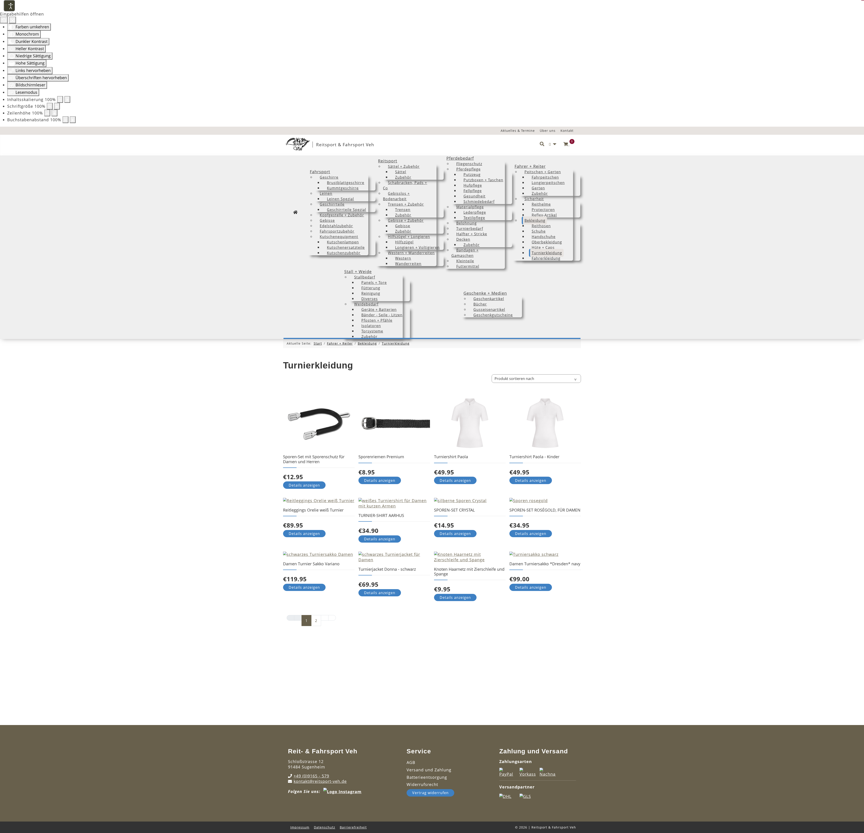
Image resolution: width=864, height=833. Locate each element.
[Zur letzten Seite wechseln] (332, 617)
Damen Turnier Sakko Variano (311, 563)
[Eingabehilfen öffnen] (9, 5)
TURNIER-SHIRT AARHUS (381, 515)
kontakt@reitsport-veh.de (320, 781)
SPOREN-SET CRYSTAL (454, 510)
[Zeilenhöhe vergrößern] (54, 113)
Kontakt (567, 130)
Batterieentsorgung (427, 777)
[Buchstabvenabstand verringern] (65, 119)
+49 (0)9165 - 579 (311, 776)
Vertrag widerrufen (430, 792)
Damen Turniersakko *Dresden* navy (544, 563)
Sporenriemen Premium (381, 456)
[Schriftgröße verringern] (50, 106)
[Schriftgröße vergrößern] (57, 106)
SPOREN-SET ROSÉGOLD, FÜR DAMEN (544, 510)
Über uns (548, 130)
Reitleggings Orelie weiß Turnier (313, 510)
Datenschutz (324, 827)
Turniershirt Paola (451, 456)
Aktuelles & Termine (518, 130)
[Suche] (542, 144)
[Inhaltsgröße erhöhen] (67, 99)
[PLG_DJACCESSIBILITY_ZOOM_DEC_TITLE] (60, 99)
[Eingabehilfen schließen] (12, 20)
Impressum (299, 827)
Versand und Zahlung (429, 769)
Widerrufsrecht (422, 784)
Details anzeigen (304, 485)
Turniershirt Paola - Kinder (534, 456)
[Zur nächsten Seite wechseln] (324, 617)
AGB (411, 762)
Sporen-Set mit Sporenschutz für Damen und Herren (313, 459)
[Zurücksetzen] (4, 20)
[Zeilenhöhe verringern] (47, 113)
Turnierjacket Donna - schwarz (387, 569)
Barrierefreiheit (353, 827)
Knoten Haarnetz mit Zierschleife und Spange (469, 571)
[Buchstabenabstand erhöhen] (73, 119)
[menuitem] (295, 212)
